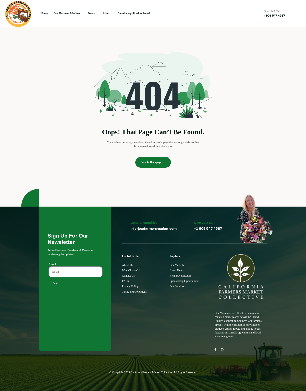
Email (52, 264)
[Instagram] (222, 349)
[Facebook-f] (215, 349)
